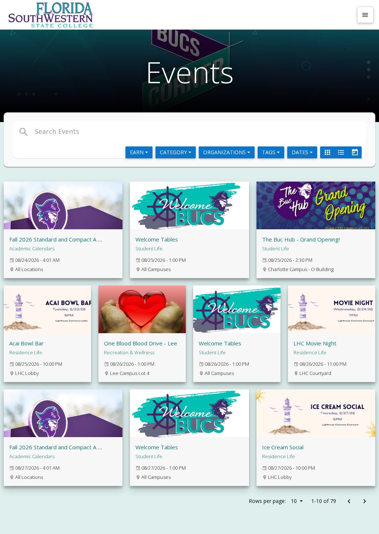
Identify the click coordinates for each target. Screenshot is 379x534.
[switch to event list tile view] (327, 152)
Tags (269, 152)
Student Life (148, 248)
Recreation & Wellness (129, 352)
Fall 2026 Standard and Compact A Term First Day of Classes (86, 239)
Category (174, 152)
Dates (301, 152)
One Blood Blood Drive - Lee (140, 343)
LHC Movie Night (315, 343)
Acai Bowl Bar (26, 343)
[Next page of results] (364, 501)
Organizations (225, 152)
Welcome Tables (156, 239)
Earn (137, 152)
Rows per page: (273, 500)
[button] (131, 131)
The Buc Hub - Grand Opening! (301, 239)
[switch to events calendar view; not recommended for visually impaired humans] (355, 152)
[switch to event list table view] (341, 152)
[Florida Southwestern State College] (179, 15)
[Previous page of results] (348, 501)
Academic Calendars (31, 248)
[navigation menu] (365, 15)
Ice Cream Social (282, 447)
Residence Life (25, 352)
